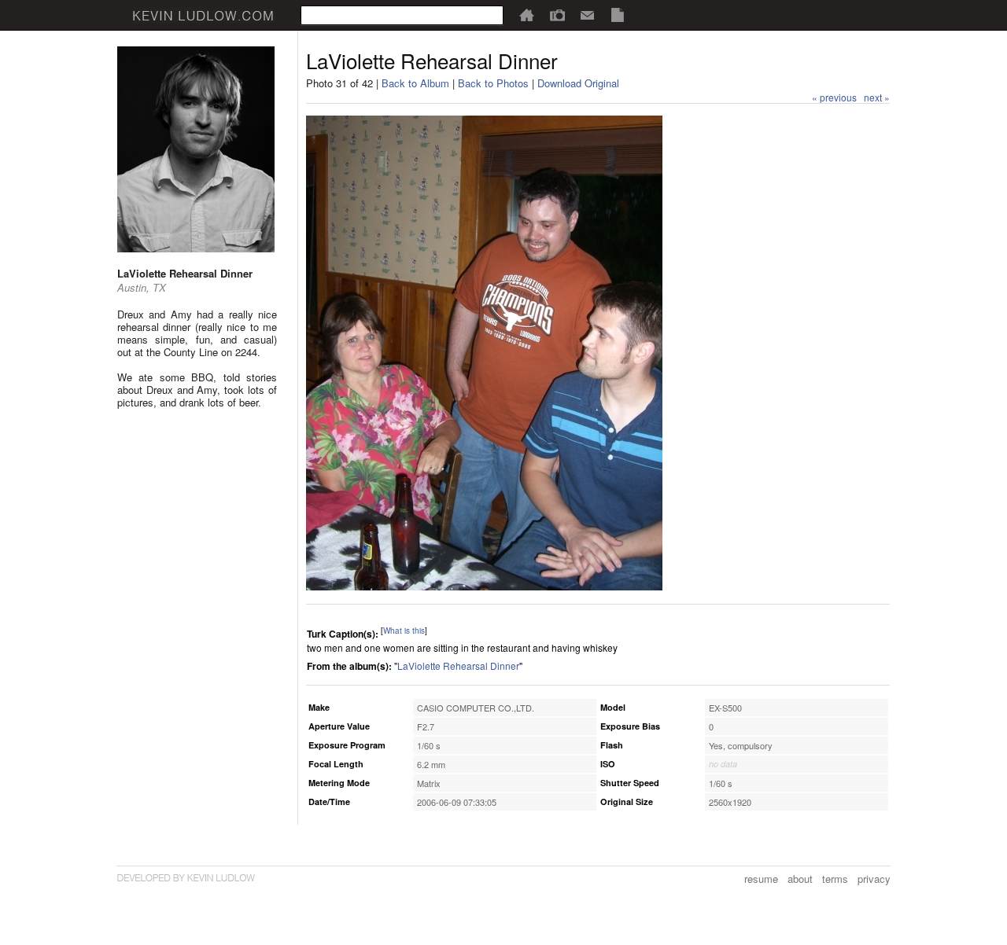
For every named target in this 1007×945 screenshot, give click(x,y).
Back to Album (415, 82)
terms (835, 878)
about (800, 878)
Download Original (578, 82)
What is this (404, 630)
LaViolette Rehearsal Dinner (458, 665)
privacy (874, 878)
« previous (834, 97)
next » (877, 97)
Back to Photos (493, 82)
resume (761, 878)
